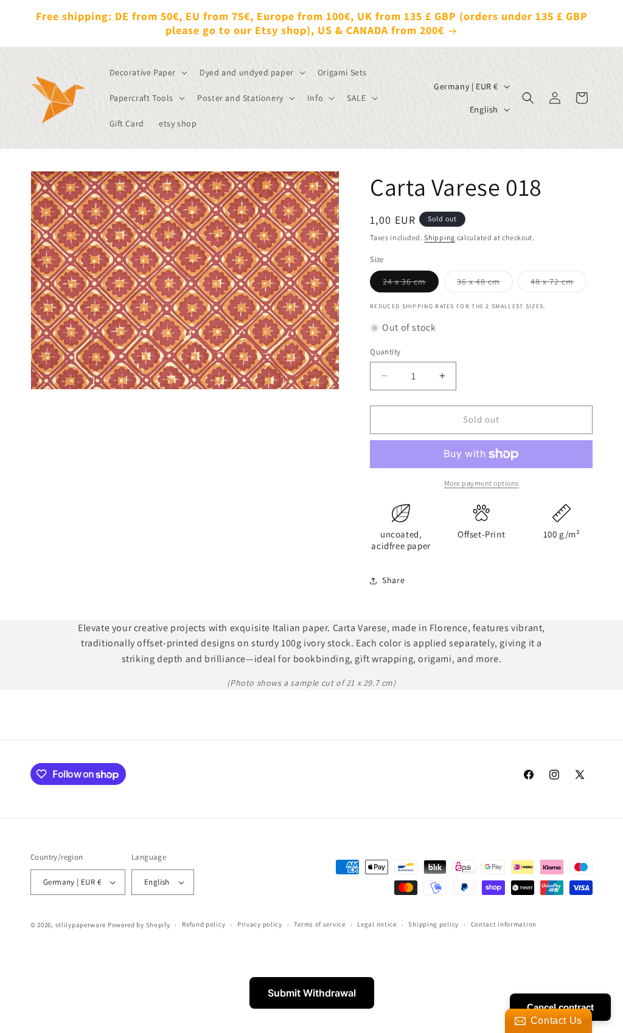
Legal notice (376, 924)
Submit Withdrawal (312, 993)
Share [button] (393, 580)
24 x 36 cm (411, 283)
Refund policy (203, 924)
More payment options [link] (481, 483)
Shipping (439, 237)
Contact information (504, 924)
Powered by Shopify (139, 925)
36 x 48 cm (485, 283)
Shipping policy (433, 924)
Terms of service (319, 924)
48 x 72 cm (558, 283)
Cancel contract (560, 1007)
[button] (147, 72)
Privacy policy (259, 924)
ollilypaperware (80, 925)
